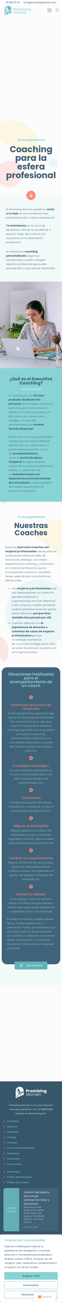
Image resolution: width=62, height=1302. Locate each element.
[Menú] (49, 10)
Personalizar (31, 1285)
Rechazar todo (31, 1294)
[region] (31, 1268)
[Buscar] (57, 10)
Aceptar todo (31, 1276)
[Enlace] (18, 10)
